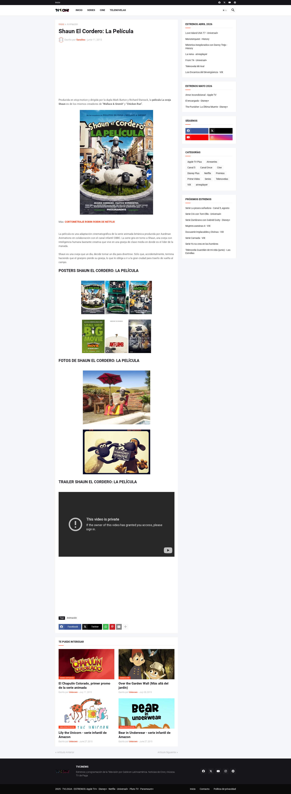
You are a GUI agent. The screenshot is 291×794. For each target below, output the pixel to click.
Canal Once (206, 167)
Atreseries (212, 161)
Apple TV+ (91, 789)
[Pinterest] (112, 627)
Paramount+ (147, 789)
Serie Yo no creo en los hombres (201, 244)
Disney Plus (193, 173)
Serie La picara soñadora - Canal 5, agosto (207, 208)
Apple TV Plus (194, 161)
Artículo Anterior (65, 752)
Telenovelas (118, 10)
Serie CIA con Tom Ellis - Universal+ (203, 214)
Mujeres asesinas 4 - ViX (198, 226)
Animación (72, 24)
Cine (102, 10)
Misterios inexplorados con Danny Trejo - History (206, 47)
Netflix (207, 173)
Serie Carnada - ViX (195, 238)
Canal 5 (191, 167)
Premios (220, 173)
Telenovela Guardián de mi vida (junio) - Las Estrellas (207, 252)
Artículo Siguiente (167, 752)
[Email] (119, 627)
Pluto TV (134, 789)
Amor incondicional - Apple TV (200, 95)
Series (91, 10)
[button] (225, 10)
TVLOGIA (67, 789)
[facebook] (219, 2)
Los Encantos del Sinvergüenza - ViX (204, 72)
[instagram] (221, 137)
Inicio (57, 2)
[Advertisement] (116, 70)
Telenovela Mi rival (194, 66)
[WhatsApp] (106, 627)
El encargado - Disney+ (197, 100)
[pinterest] (235, 2)
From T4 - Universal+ (196, 60)
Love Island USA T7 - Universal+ (201, 33)
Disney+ (103, 789)
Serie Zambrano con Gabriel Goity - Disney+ (207, 220)
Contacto (204, 789)
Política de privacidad (225, 789)
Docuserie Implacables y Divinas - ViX (204, 232)
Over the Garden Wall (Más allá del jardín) (143, 685)
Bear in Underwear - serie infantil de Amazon (144, 735)
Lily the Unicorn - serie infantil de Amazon (83, 735)
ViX (189, 184)
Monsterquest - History (197, 39)
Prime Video (193, 179)
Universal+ (122, 789)
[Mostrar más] (125, 627)
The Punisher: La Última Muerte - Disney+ (206, 106)
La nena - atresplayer (196, 54)
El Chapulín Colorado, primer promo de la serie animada (84, 685)
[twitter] (224, 2)
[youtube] (230, 2)
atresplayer (202, 184)
